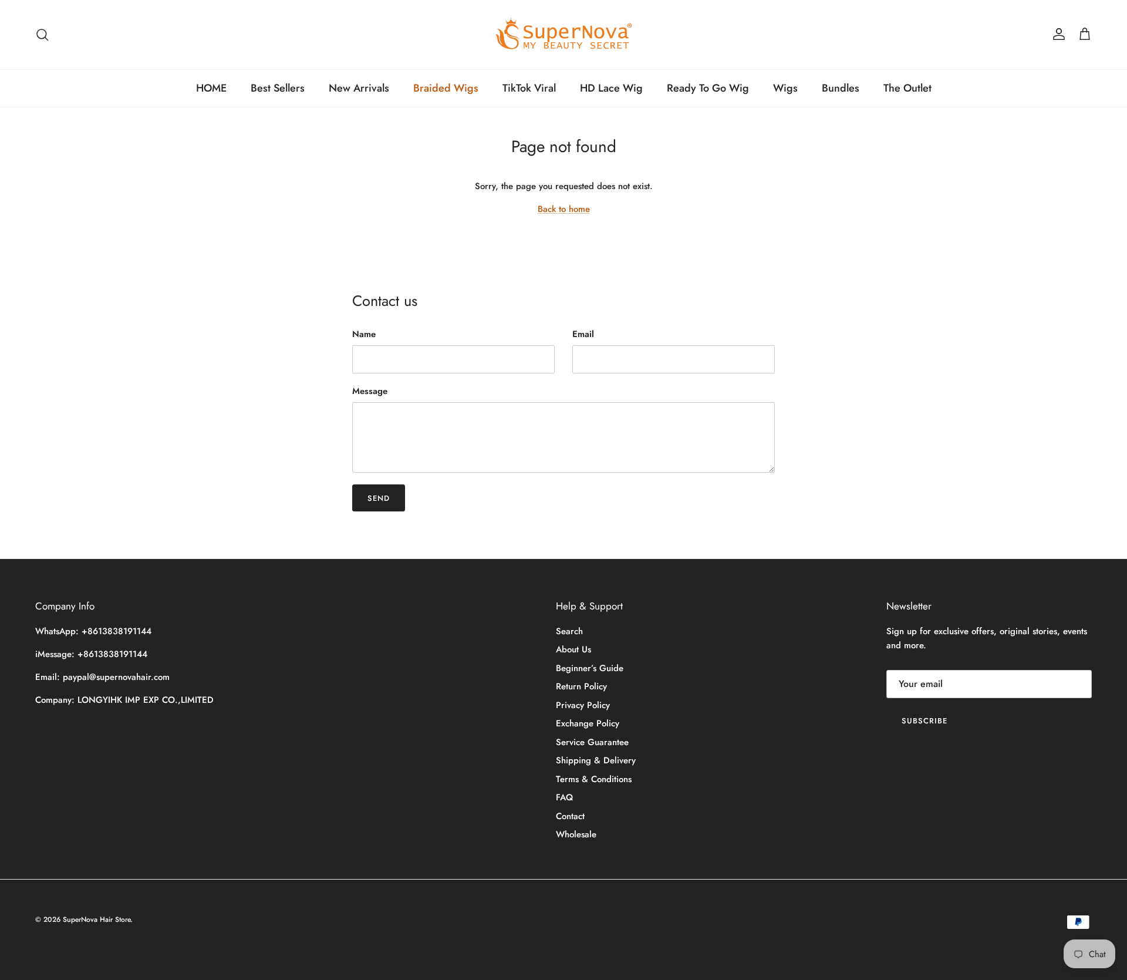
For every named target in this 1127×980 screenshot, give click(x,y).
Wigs (785, 88)
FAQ (564, 797)
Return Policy (581, 686)
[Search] (42, 35)
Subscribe (924, 720)
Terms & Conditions (594, 779)
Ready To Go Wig (708, 88)
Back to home (564, 209)
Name (364, 334)
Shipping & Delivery (596, 760)
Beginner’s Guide (589, 668)
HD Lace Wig (611, 88)
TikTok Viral (529, 88)
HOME (211, 88)
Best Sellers (278, 88)
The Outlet (907, 88)
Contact (570, 816)
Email (583, 334)
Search (569, 631)
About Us (573, 649)
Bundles (840, 88)
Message (369, 391)
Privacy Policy (583, 705)
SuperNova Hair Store (96, 919)
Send (378, 498)
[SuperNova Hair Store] (564, 35)
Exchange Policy (587, 723)
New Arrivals (359, 88)
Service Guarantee (592, 742)
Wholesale (576, 834)
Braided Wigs (445, 88)
